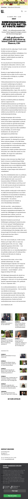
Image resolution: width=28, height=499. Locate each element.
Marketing (15, 487)
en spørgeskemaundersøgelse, (14, 210)
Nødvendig (7, 486)
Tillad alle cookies (12, 495)
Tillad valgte (15, 490)
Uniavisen (4, 7)
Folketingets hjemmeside (9, 275)
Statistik (6, 487)
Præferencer (16, 486)
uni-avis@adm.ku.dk (9, 459)
